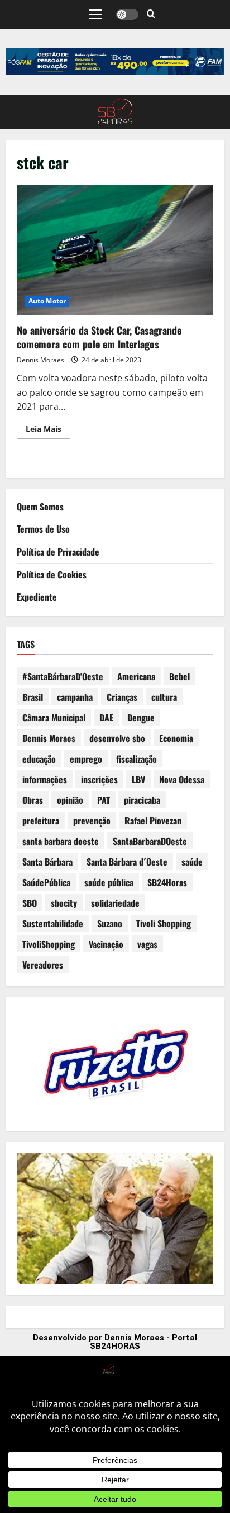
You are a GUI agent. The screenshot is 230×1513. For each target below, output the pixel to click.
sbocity (64, 903)
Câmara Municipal (53, 717)
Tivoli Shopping (163, 923)
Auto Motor (47, 301)
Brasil (32, 697)
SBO (29, 903)
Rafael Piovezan (152, 820)
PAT (103, 800)
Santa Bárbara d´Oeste (127, 861)
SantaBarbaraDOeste (150, 841)
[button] (96, 14)
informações (44, 779)
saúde (192, 861)
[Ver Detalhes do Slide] (115, 61)
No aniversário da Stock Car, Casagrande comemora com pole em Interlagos (115, 250)
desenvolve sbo (117, 738)
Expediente (37, 596)
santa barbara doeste (60, 841)
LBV (138, 779)
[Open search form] (151, 14)
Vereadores (42, 964)
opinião (70, 800)
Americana (136, 676)
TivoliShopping (48, 944)
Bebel (179, 676)
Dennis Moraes (40, 360)
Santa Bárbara (47, 861)
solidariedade (115, 903)
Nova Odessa (181, 779)
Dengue (141, 717)
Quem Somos (40, 506)
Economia (176, 738)
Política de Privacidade (58, 551)
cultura (164, 697)
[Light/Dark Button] (127, 14)
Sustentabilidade (52, 923)
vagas (147, 944)
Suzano (109, 923)
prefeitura (40, 820)
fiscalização (136, 758)
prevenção (92, 820)
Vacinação (106, 944)
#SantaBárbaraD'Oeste (62, 676)
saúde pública (108, 882)
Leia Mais (48, 427)
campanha (75, 697)
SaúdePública (46, 882)
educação (39, 758)
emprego (86, 758)
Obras (32, 800)
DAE (106, 717)
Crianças (122, 697)
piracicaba (142, 800)
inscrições (99, 779)
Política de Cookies (52, 574)
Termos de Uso (43, 529)
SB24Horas (167, 882)
